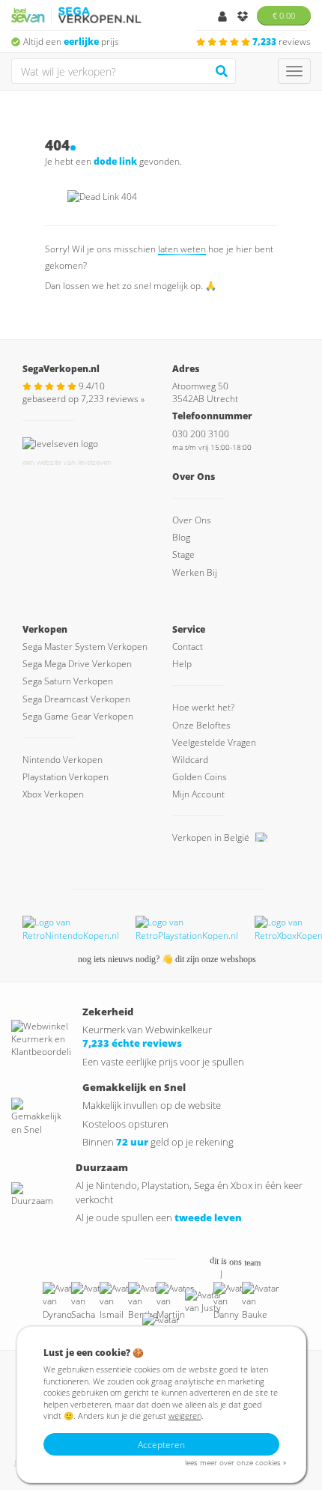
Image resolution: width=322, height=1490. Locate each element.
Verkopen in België (212, 837)
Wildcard (190, 759)
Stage (183, 554)
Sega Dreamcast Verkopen (76, 699)
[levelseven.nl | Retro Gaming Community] (60, 442)
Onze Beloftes (201, 725)
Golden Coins (199, 776)
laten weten (182, 249)
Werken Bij (194, 572)
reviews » (113, 398)
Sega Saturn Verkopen (67, 681)
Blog (181, 537)
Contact (187, 646)
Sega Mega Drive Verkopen (77, 663)
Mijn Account (198, 794)
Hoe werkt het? (203, 707)
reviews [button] (281, 41)
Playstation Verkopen (65, 776)
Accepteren (161, 1444)
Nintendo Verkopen (62, 759)
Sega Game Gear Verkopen (77, 716)
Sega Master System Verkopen (85, 646)
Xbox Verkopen (53, 794)
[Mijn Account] (223, 17)
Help (182, 663)
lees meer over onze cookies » (235, 1463)
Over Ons (191, 520)
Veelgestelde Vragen (214, 742)
